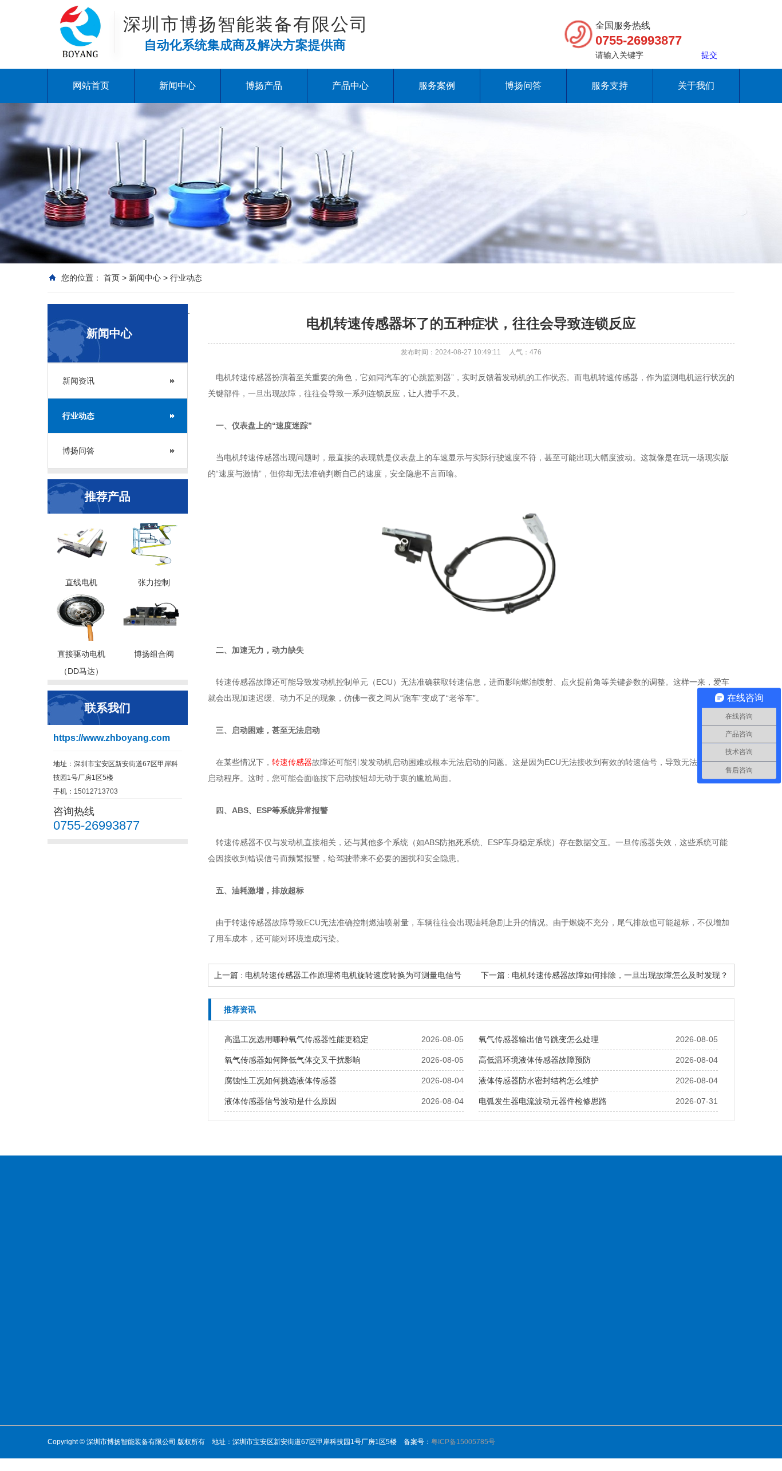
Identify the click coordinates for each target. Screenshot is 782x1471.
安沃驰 (441, 1374)
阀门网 (154, 1237)
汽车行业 (525, 1434)
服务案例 (436, 85)
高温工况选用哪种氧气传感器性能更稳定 (296, 1039)
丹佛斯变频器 (275, 1237)
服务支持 (609, 85)
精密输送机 (368, 1419)
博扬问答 (523, 85)
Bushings (581, 1237)
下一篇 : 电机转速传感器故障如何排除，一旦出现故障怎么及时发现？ (604, 975)
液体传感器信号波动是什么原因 (280, 1101)
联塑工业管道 (526, 1237)
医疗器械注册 (373, 1237)
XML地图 (101, 1251)
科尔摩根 (445, 1404)
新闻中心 (177, 85)
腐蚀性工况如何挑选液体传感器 (280, 1080)
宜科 (438, 1449)
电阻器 (666, 1237)
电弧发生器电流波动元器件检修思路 (543, 1101)
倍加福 (441, 1344)
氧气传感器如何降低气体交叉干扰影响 (292, 1059)
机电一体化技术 (208, 1237)
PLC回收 (626, 1237)
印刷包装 (525, 1419)
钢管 (418, 1237)
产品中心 (350, 85)
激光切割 (525, 1389)
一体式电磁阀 (371, 1344)
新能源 (521, 1344)
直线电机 (445, 1330)
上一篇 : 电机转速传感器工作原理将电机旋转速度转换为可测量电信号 (337, 975)
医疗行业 (525, 1374)
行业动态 (186, 277)
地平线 (61, 1251)
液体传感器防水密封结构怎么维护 (539, 1080)
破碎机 (324, 1237)
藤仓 (438, 1359)
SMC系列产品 (372, 1434)
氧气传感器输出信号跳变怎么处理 (539, 1039)
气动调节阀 (368, 1389)
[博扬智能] (80, 17)
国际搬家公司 (463, 1237)
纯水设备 (114, 1237)
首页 (112, 277)
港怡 (697, 1237)
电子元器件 (528, 1359)
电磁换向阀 (368, 1359)
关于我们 (696, 85)
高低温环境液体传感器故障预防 (535, 1059)
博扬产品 (264, 85)
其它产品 (445, 1464)
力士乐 (441, 1389)
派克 (438, 1434)
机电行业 (525, 1330)
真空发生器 (368, 1374)
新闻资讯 (78, 380)
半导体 (521, 1404)
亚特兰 (441, 1419)
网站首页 (91, 85)
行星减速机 (368, 1330)
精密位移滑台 (371, 1404)
